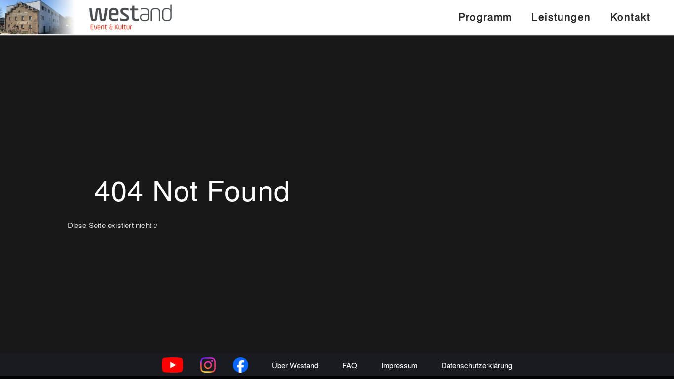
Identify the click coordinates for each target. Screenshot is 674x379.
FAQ (349, 365)
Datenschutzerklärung (476, 365)
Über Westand (295, 365)
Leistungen (561, 16)
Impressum (399, 365)
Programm (485, 16)
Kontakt (630, 16)
